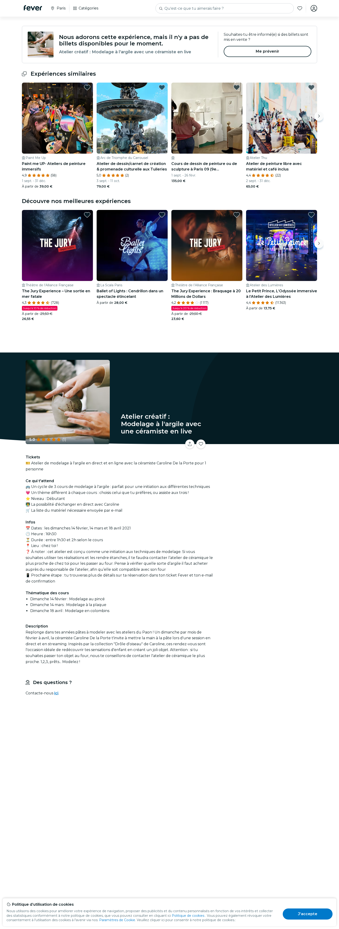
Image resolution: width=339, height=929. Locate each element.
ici (56, 693)
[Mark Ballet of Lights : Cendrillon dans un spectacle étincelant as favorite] (162, 215)
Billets (266, 441)
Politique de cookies (188, 916)
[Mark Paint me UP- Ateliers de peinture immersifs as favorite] (87, 87)
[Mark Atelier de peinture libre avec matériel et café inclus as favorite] (311, 87)
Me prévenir (267, 51)
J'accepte (307, 914)
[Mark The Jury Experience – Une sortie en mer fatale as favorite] (87, 215)
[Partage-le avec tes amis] (189, 444)
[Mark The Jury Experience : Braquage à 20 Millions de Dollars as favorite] (237, 215)
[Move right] (319, 116)
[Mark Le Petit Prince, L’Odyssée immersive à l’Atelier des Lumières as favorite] (311, 215)
